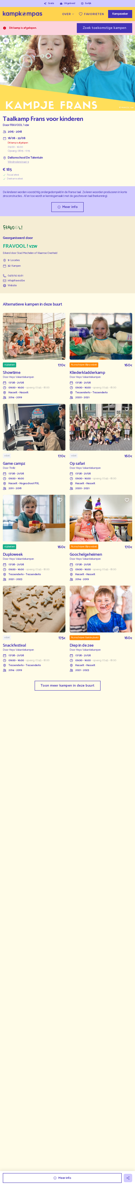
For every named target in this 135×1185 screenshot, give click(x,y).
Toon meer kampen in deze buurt (68, 686)
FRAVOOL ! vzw (19, 125)
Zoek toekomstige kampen (104, 28)
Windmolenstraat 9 (18, 162)
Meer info (70, 207)
